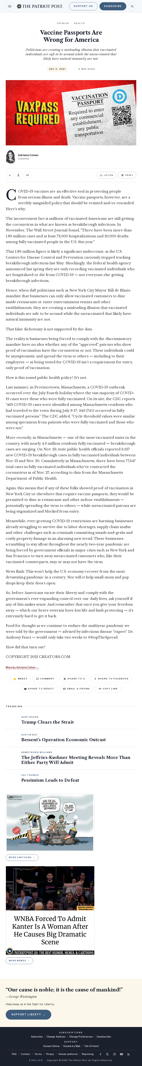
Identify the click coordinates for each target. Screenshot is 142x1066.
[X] (107, 1054)
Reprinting (88, 1054)
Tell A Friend (91, 1046)
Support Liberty (28, 1014)
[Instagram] (114, 1054)
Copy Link (110, 688)
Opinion (63, 23)
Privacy (50, 1054)
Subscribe (113, 6)
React (20, 678)
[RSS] (128, 1054)
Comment (47, 678)
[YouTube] (121, 1054)
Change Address (56, 1036)
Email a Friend (78, 688)
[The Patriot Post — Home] (40, 6)
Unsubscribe (104, 1036)
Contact (25, 1054)
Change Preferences (81, 1036)
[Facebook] (100, 1054)
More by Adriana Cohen (22, 667)
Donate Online (51, 1046)
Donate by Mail (71, 1046)
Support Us (83, 6)
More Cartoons (22, 857)
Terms (38, 1054)
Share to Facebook (113, 678)
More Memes (19, 960)
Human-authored (68, 1054)
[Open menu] (10, 6)
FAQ (14, 1054)
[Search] (132, 6)
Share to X (76, 678)
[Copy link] (27, 175)
